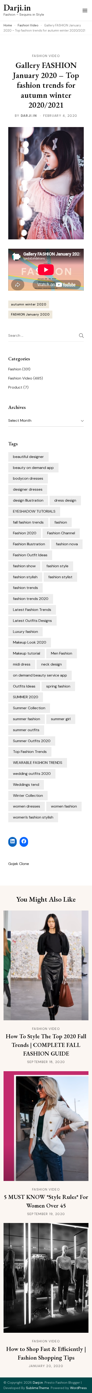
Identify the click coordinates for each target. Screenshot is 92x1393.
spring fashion (58, 686)
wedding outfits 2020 (32, 773)
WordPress (78, 1388)
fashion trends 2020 (30, 598)
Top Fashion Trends (30, 751)
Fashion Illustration (29, 544)
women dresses (26, 806)
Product (15, 387)
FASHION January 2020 (30, 314)
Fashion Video (46, 56)
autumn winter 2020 (28, 304)
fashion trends (25, 587)
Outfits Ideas (24, 686)
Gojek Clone (18, 863)
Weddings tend (26, 784)
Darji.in (17, 7)
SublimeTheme (37, 1388)
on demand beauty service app (40, 675)
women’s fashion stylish (33, 817)
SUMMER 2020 (25, 697)
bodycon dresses (28, 478)
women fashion (64, 806)
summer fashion (26, 718)
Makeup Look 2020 (29, 642)
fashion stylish (25, 576)
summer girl (61, 718)
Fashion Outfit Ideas (30, 555)
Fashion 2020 (24, 533)
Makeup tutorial (26, 653)
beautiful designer (28, 456)
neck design (51, 664)
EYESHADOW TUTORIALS (34, 511)
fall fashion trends (28, 522)
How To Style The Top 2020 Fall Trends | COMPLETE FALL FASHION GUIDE (46, 1044)
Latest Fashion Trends (32, 609)
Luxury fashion (25, 631)
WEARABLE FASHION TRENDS (37, 762)
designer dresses (27, 489)
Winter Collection (28, 795)
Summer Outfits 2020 (31, 740)
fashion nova (67, 544)
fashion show (24, 566)
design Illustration (28, 500)
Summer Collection (29, 707)
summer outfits (26, 729)
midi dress (21, 664)
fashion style (57, 566)
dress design (65, 500)
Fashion (14, 369)
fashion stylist (60, 576)
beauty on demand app (33, 467)
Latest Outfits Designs (32, 620)
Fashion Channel (61, 533)
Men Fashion (61, 653)
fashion (60, 522)
